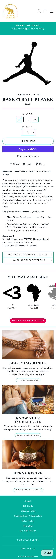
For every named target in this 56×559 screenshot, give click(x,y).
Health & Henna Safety (28, 435)
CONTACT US (28, 549)
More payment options (28, 156)
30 (35, 119)
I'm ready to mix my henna (28, 490)
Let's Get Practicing (28, 380)
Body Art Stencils (31, 94)
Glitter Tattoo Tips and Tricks (27, 254)
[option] (28, 27)
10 (27, 119)
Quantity (28, 114)
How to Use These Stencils (28, 260)
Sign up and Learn (28, 540)
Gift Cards (28, 506)
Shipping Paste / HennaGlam (28, 516)
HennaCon (28, 526)
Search (28, 501)
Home (18, 94)
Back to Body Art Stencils (30, 320)
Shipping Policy (28, 511)
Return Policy (28, 521)
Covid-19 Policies (28, 531)
